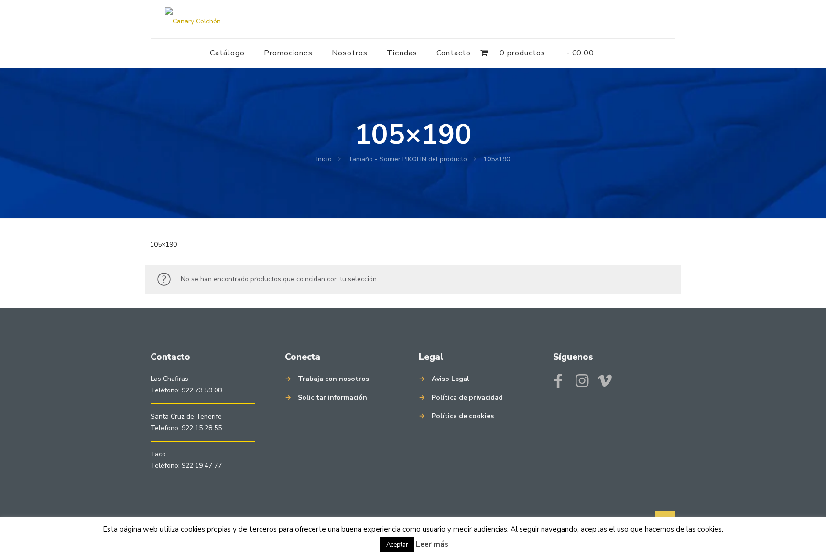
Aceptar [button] (397, 544)
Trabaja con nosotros (333, 378)
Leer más (432, 544)
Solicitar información (332, 397)
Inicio (324, 159)
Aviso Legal (450, 378)
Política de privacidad (467, 397)
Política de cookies (463, 416)
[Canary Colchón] (193, 19)
